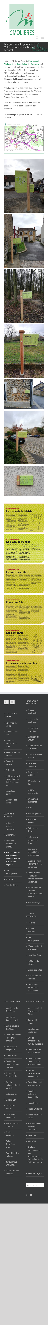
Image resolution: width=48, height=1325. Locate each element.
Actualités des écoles (11, 724)
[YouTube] (12, 702)
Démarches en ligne (34, 782)
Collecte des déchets (33, 830)
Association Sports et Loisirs (12, 1018)
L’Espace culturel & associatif (35, 747)
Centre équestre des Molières (12, 1027)
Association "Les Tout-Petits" (12, 1009)
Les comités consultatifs (33, 729)
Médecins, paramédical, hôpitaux (11, 843)
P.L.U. (30, 807)
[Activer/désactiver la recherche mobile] (37, 37)
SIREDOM (32, 1141)
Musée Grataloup (35, 1109)
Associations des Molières (34, 977)
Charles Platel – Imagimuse (12, 1048)
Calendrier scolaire (10, 763)
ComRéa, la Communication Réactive (12, 1064)
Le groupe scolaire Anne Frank (11, 743)
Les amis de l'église (10, 1107)
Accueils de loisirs (10, 792)
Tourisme (9, 879)
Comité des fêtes (35, 970)
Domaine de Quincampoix (11, 1075)
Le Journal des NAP (11, 733)
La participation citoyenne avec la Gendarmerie (35, 864)
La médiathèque (34, 955)
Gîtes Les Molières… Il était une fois (13, 1085)
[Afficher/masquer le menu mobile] (42, 37)
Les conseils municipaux (33, 720)
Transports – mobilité (33, 774)
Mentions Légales (35, 1173)
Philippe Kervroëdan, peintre (10, 1144)
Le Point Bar (11, 1100)
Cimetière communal (32, 765)
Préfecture (32, 1135)
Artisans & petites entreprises (10, 826)
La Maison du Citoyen (33, 738)
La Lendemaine (12, 1094)
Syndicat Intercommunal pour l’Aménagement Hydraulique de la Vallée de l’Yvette (35, 1155)
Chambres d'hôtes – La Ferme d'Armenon (13, 1037)
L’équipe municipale (32, 712)
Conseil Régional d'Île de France (35, 1084)
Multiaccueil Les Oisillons (12, 1125)
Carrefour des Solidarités (33, 1030)
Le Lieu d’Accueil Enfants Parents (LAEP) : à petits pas (13, 780)
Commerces (10, 835)
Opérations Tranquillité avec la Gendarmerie (34, 852)
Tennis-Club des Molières (12, 1172)
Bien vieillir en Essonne (34, 1021)
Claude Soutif (11, 1055)
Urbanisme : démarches (33, 800)
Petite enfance (12, 770)
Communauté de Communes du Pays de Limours (34, 1061)
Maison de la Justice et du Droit (33, 840)
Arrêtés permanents (33, 791)
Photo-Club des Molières (12, 1154)
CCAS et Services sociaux (35, 756)
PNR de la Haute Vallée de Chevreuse (34, 1126)
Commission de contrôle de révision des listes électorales (35, 877)
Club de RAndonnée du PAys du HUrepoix (35, 1041)
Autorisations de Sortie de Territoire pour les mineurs (35, 892)
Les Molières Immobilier (11, 1116)
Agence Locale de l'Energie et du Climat (35, 1011)
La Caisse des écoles (11, 801)
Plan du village (12, 885)
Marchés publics (34, 813)
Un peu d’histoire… (32, 930)
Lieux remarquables (11, 872)
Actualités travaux (32, 821)
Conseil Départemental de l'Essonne (34, 1073)
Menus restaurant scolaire (13, 754)
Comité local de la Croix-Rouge (34, 1051)
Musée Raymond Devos (35, 1116)
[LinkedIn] (6, 702)
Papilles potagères (10, 1134)
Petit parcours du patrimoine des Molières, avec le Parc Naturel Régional (13, 858)
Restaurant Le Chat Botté (11, 1163)
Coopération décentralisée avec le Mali (33, 987)
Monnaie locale (34, 1103)
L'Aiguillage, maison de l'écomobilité (33, 1094)
